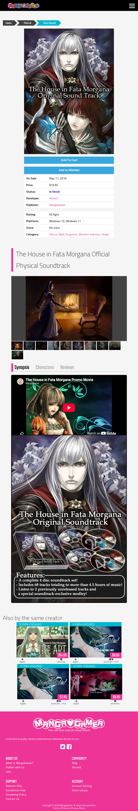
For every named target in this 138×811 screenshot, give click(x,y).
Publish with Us (15, 767)
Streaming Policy (16, 794)
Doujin (105, 234)
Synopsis (22, 367)
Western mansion (89, 234)
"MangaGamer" (69, 723)
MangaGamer (24, 5)
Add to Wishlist (69, 170)
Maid (61, 234)
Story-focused (49, 23)
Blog (74, 763)
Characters (45, 367)
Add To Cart (69, 160)
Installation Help (16, 790)
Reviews (67, 367)
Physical (27, 23)
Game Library (80, 790)
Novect (53, 198)
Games (9, 23)
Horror (53, 234)
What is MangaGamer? (19, 763)
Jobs (8, 771)
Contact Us (12, 799)
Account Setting (82, 786)
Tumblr (77, 746)
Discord (76, 767)
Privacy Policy (78, 808)
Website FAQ (14, 786)
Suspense (71, 234)
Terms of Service (61, 808)
